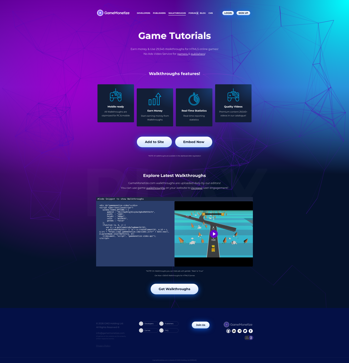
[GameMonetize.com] (113, 13)
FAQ (166, 330)
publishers (198, 53)
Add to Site (154, 142)
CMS (210, 13)
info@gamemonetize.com (110, 333)
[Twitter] (245, 331)
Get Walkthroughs (174, 289)
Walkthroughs (177, 13)
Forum (192, 13)
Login (228, 13)
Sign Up (243, 13)
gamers (182, 53)
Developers (143, 13)
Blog (203, 13)
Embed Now (193, 142)
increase (196, 187)
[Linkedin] (239, 331)
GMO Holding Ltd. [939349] (186, 360)
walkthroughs (155, 187)
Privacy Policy (103, 345)
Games (147, 330)
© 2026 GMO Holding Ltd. (110, 323)
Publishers (159, 13)
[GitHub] (251, 331)
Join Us (200, 324)
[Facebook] (228, 331)
